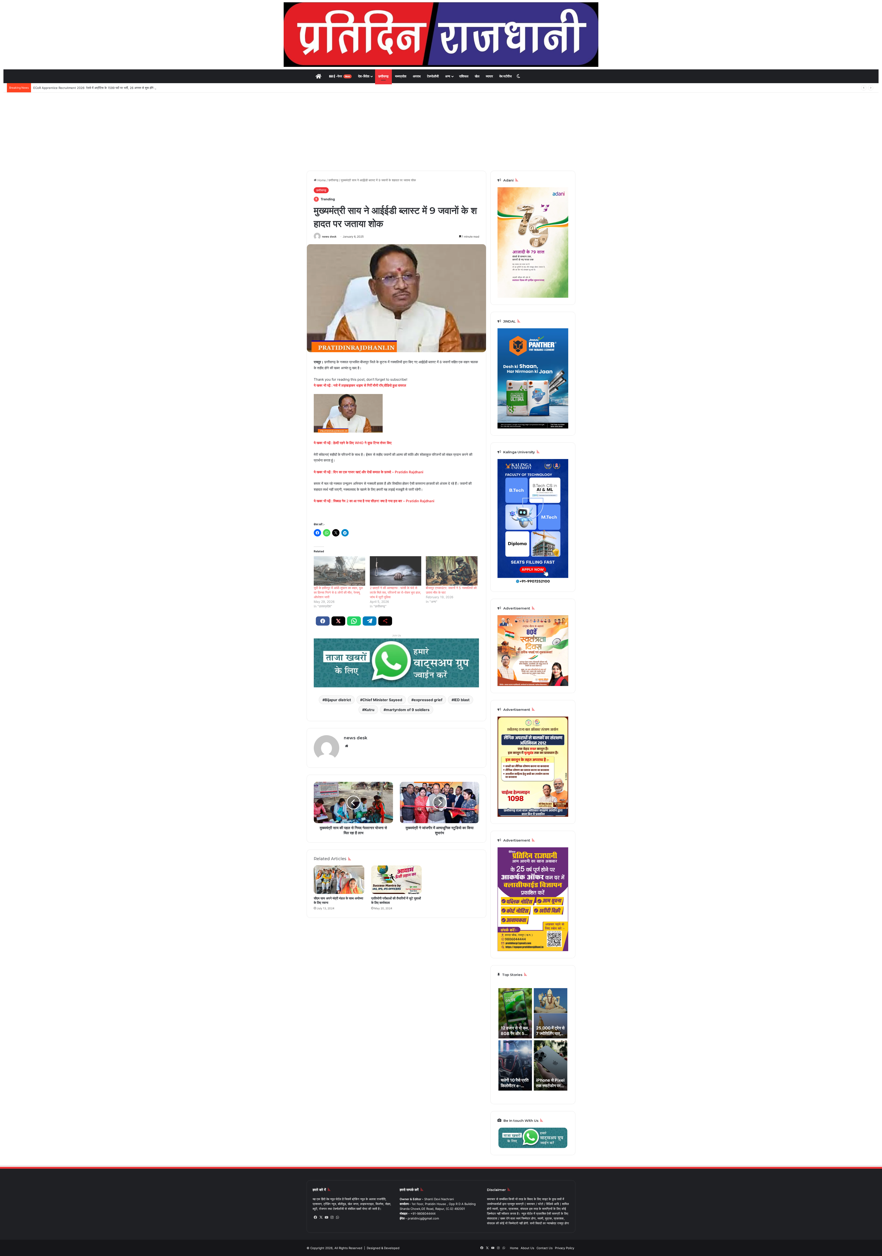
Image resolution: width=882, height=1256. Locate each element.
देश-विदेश (363, 76)
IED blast (461, 699)
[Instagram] (332, 1217)
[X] (321, 1217)
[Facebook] (315, 1217)
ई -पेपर (341, 76)
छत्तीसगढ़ (383, 76)
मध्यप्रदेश (400, 76)
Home (321, 180)
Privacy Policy (564, 1248)
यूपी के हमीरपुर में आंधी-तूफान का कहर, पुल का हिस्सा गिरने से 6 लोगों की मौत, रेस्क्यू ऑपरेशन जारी (338, 592)
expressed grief (428, 699)
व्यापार (489, 76)
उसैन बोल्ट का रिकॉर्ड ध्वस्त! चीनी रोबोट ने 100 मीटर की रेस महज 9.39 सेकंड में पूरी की (81, 88)
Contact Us (545, 1248)
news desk (329, 236)
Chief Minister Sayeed (382, 699)
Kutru (369, 709)
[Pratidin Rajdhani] (441, 34)
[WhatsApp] (337, 1217)
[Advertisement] (441, 131)
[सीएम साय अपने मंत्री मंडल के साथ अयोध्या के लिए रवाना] (339, 879)
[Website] (346, 746)
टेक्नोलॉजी (433, 76)
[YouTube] (326, 1217)
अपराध (417, 76)
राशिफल (463, 76)
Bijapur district (338, 699)
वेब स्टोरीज (505, 76)
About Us (527, 1248)
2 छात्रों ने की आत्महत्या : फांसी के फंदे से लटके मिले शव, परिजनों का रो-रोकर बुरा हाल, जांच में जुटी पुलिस (395, 592)
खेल (477, 76)
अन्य (447, 76)
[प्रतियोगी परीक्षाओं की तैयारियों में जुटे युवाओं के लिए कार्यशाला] (396, 879)
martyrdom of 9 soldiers (408, 709)
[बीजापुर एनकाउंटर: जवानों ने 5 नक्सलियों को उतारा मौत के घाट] (451, 571)
